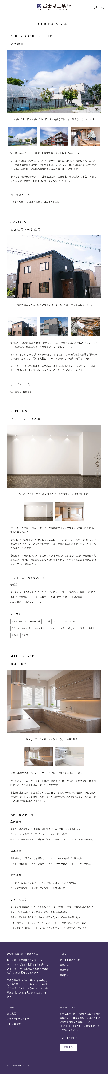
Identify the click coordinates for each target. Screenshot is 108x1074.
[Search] (102, 7)
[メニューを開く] (6, 7)
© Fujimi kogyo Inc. (19, 1066)
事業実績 (64, 970)
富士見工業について (70, 960)
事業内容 (64, 965)
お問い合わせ (14, 1023)
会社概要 (11, 1013)
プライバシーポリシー (18, 1018)
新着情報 (64, 975)
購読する (68, 1047)
